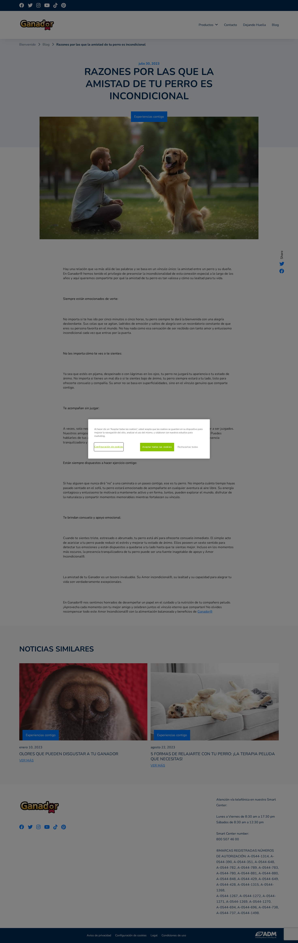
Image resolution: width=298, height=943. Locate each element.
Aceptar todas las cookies (157, 447)
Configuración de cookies (108, 446)
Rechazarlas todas (188, 447)
